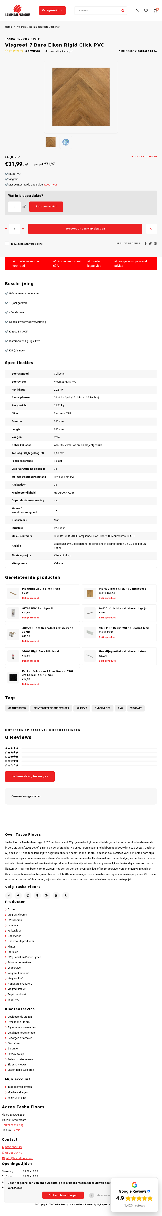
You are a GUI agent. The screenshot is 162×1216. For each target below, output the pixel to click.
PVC (120, 708)
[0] (155, 11)
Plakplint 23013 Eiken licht (41, 588)
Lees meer (50, 185)
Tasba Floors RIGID (22, 39)
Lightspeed (102, 1204)
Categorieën (50, 10)
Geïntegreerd (17, 708)
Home (8, 27)
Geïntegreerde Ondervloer (51, 708)
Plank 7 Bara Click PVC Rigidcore (122, 588)
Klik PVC (82, 708)
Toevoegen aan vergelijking (27, 244)
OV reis (16, 1130)
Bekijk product (30, 598)
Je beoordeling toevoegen (59, 51)
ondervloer (102, 708)
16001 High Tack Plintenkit (41, 651)
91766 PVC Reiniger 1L (38, 608)
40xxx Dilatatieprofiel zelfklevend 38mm (47, 630)
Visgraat (136, 708)
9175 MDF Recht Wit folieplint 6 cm (124, 628)
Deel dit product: (128, 243)
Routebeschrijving (12, 1125)
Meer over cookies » (110, 1195)
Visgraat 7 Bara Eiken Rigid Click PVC (38, 27)
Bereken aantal (46, 206)
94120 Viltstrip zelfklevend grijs (123, 608)
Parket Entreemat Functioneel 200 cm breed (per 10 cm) (47, 673)
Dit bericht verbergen (63, 1195)
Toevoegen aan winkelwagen (85, 229)
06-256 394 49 (13, 1153)
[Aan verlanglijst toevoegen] (151, 229)
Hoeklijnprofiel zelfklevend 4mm (123, 651)
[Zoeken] (123, 10)
